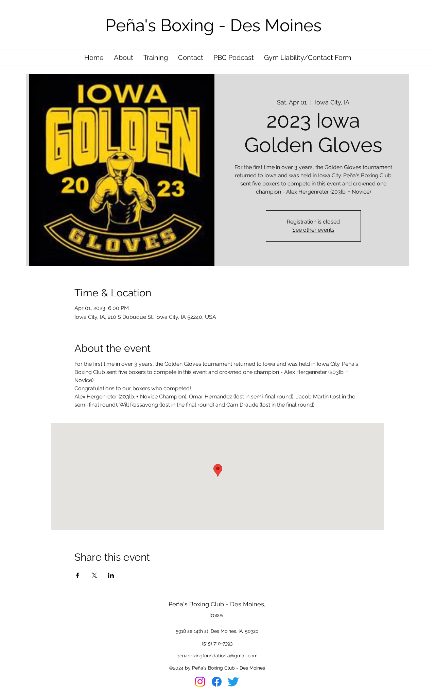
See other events (313, 230)
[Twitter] (233, 681)
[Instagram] (200, 681)
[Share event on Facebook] (77, 575)
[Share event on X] (94, 575)
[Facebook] (216, 681)
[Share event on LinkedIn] (111, 575)
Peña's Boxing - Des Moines (215, 25)
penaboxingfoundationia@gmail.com (217, 655)
